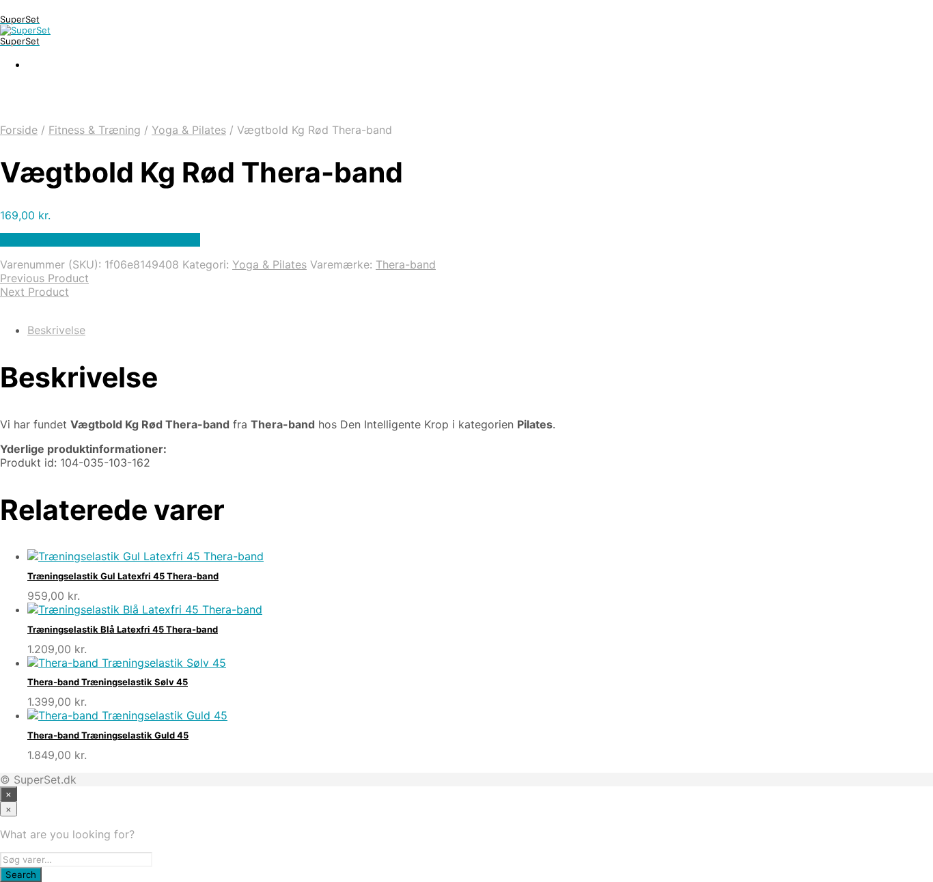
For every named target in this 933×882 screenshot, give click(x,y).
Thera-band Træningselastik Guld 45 (108, 735)
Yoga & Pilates (189, 130)
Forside (19, 130)
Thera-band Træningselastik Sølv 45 (107, 681)
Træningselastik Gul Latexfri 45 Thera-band (123, 575)
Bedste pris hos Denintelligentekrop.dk (100, 240)
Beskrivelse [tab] (56, 330)
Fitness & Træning (94, 130)
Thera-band (406, 264)
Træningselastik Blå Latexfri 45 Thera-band (122, 629)
